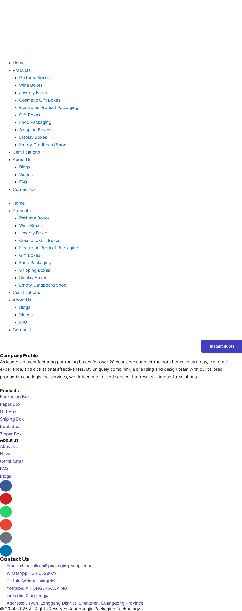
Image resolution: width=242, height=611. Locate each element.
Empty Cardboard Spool (43, 144)
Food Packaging (35, 122)
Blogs (24, 166)
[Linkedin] (6, 551)
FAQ (23, 181)
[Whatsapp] (6, 512)
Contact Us (24, 189)
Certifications (26, 152)
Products (22, 70)
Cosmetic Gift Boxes (39, 100)
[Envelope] (6, 525)
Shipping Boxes (34, 129)
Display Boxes (33, 137)
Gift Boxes (29, 114)
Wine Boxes (31, 85)
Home (19, 62)
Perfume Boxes (34, 77)
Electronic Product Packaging (48, 107)
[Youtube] (6, 499)
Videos (26, 174)
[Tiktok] (6, 538)
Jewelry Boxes (33, 92)
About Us (22, 159)
